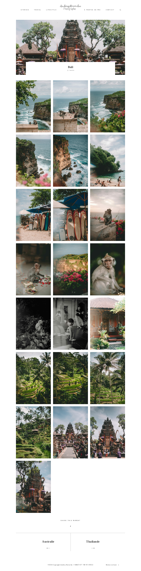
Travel (37, 9)
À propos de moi (92, 9)
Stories (25, 9)
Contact (110, 9)
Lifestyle (51, 9)
